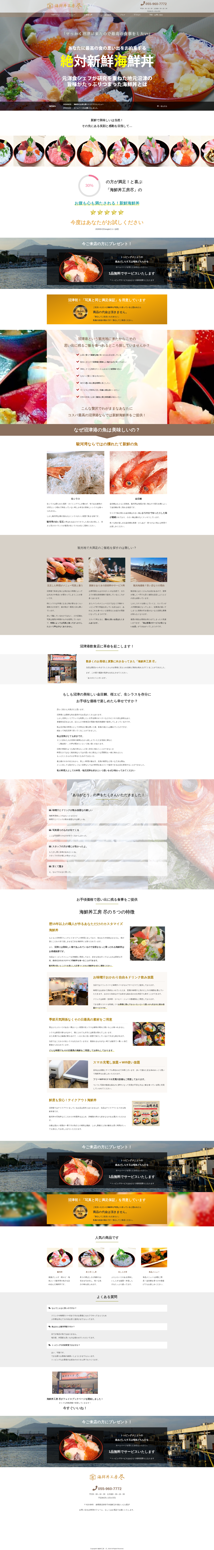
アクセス (137, 15)
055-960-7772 (110, 1489)
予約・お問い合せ (156, 15)
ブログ (122, 15)
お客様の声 (88, 15)
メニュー (72, 15)
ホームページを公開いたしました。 (86, 108)
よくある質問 (106, 15)
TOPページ (55, 15)
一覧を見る (163, 106)
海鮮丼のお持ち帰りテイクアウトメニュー (88, 104)
